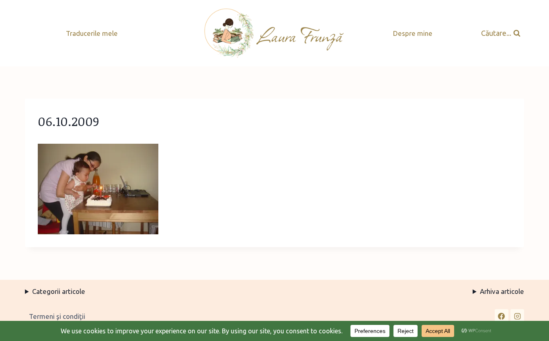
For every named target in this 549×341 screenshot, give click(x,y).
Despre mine (412, 33)
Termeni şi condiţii (57, 316)
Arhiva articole (502, 291)
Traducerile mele (92, 33)
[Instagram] (517, 316)
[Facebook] (501, 316)
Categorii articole (58, 291)
